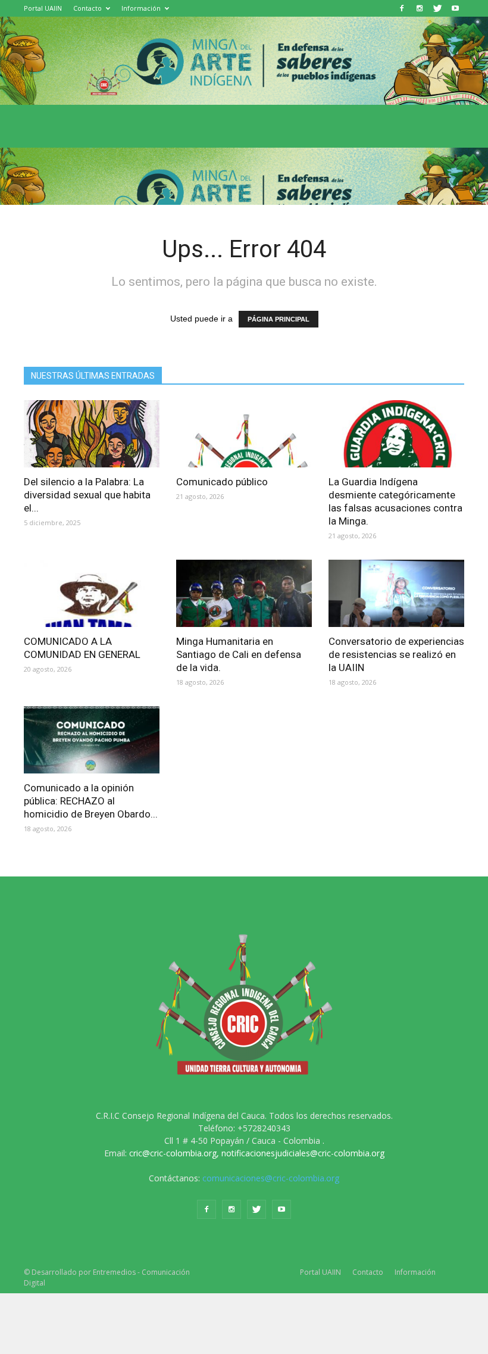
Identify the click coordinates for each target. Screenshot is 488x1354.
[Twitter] (437, 8)
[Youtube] (455, 8)
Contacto (87, 8)
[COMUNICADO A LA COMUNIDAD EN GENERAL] (91, 593)
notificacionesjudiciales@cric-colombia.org (302, 1153)
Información (141, 8)
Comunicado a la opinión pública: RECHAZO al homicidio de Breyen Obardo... (91, 801)
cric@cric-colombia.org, (174, 1153)
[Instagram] (419, 8)
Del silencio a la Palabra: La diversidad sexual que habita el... (87, 495)
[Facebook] (402, 8)
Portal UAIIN (43, 8)
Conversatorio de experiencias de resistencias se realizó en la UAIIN (396, 654)
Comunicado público (222, 482)
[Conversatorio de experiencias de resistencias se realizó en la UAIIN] (396, 593)
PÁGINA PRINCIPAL (278, 319)
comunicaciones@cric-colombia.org (270, 1178)
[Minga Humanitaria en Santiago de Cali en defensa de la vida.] (244, 593)
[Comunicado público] (244, 433)
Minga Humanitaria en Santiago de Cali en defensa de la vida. (238, 654)
